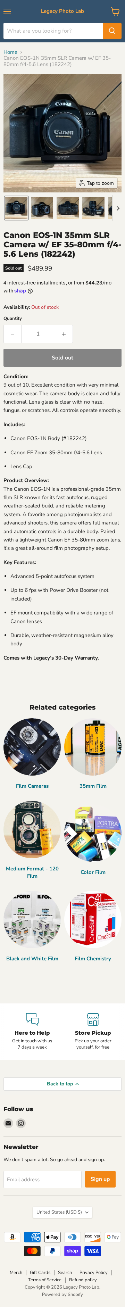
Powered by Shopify (62, 1294)
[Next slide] (117, 208)
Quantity (12, 318)
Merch (16, 1272)
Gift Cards (40, 1272)
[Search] (112, 31)
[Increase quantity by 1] (64, 334)
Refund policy (83, 1280)
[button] (16, 208)
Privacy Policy (94, 1272)
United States (59, 1212)
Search (65, 1272)
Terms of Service (44, 1280)
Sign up (100, 1179)
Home (10, 52)
